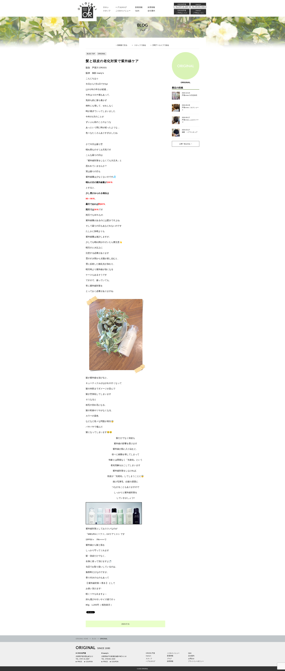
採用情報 (151, 7)
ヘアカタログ (121, 7)
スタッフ (107, 11)
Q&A (137, 11)
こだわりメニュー (173, 653)
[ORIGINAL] (87, 11)
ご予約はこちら (198, 13)
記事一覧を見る (184, 144)
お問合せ (191, 658)
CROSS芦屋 (81, 653)
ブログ (169, 658)
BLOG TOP (91, 54)
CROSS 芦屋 (150, 653)
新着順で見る (122, 45)
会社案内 (151, 11)
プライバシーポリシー (196, 661)
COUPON (89, 661)
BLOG (94, 638)
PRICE (79, 661)
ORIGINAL (101, 54)
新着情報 (170, 656)
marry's (105, 653)
